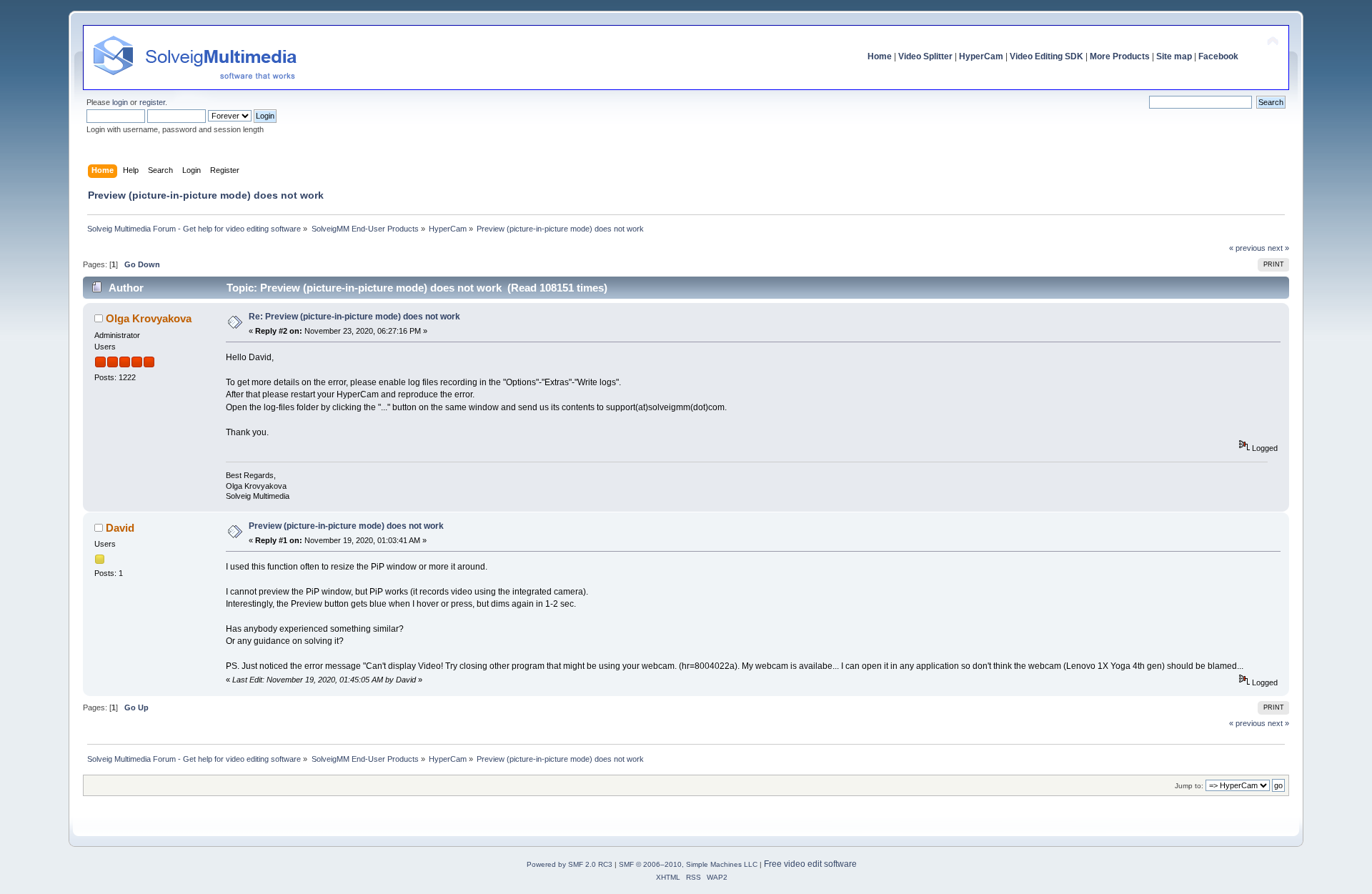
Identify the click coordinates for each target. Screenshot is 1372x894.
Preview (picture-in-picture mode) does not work (346, 526)
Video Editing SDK (1046, 56)
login (120, 102)
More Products (1120, 56)
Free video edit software (810, 864)
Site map (1174, 56)
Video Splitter (925, 56)
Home (880, 56)
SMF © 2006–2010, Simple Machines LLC (688, 864)
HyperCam (981, 56)
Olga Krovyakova (149, 318)
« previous (1247, 248)
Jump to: (1189, 786)
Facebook (1218, 56)
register (152, 102)
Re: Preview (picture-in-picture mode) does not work (354, 317)
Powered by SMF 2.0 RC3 (569, 864)
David (120, 528)
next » (1278, 248)
